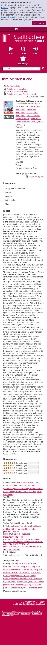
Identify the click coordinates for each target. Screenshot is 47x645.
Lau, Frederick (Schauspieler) (28, 578)
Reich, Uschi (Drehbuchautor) (16, 491)
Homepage (23, 63)
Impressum (25, 614)
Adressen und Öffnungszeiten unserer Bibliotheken (22, 612)
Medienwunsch (13, 614)
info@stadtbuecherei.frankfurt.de (32, 604)
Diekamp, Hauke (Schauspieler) (16, 572)
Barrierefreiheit (8, 615)
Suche (23, 53)
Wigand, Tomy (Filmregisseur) (16, 581)
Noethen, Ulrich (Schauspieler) (16, 566)
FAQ (3, 614)
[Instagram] (7, 30)
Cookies (4, 7)
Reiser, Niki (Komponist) (13, 485)
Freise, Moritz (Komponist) (28, 482)
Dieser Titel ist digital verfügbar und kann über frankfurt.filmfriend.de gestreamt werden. (22, 529)
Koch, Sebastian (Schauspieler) (29, 569)
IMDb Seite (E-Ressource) (20, 534)
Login (35, 53)
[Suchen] (43, 68)
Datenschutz (37, 614)
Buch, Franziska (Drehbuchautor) (28, 488)
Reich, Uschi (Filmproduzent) (30, 587)
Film (17, 560)
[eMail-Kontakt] (16, 30)
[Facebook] (3, 30)
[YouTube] (12, 30)
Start (11, 53)
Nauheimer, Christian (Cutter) (24, 563)
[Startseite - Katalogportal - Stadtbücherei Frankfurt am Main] (23, 38)
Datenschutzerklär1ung (11, 17)
